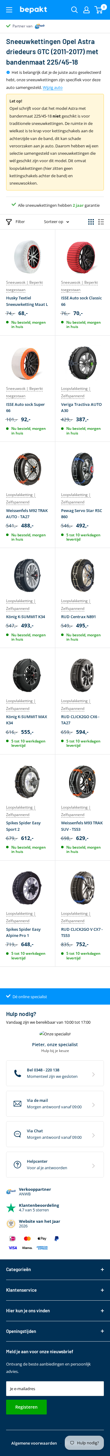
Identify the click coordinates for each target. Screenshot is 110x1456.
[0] (99, 10)
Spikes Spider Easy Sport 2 (23, 826)
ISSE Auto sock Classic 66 (81, 301)
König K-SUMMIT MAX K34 (26, 720)
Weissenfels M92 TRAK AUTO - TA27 (27, 513)
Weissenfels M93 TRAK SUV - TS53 (82, 826)
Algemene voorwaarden (34, 1443)
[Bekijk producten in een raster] (91, 222)
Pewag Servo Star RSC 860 (81, 513)
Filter (20, 221)
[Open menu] (9, 9)
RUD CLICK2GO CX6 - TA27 (80, 720)
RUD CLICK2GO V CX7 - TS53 (82, 932)
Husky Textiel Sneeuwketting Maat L (27, 301)
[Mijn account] (86, 9)
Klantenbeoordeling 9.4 (32, 26)
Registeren (26, 1407)
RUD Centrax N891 (78, 616)
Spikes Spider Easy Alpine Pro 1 (23, 932)
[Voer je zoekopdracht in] (74, 9)
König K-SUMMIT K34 (25, 616)
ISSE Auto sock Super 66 (25, 407)
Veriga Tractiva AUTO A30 (81, 407)
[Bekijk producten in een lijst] (101, 222)
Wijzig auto (53, 87)
